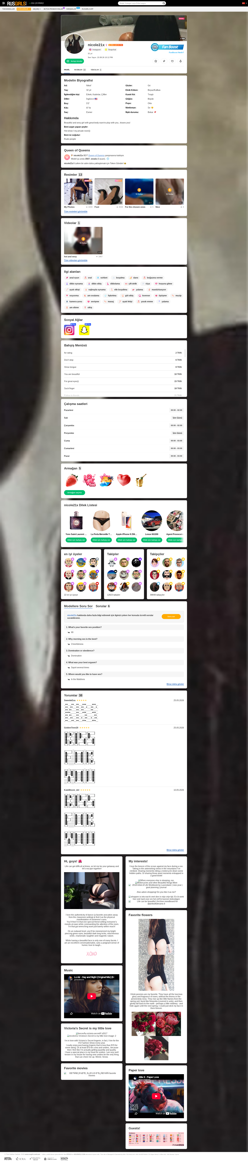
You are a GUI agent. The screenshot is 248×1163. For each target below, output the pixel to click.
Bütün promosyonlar (53, 9)
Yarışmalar (71, 9)
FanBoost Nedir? (176, 52)
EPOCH (69, 1154)
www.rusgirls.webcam (32, 1154)
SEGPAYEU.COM (79, 1154)
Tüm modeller (8, 9)
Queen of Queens (96, 155)
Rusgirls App (87, 9)
